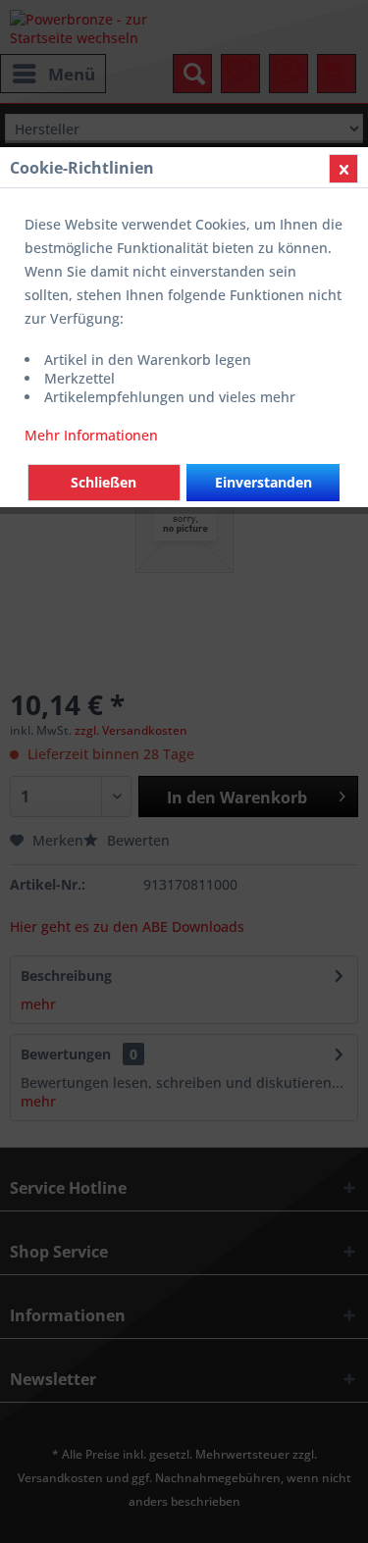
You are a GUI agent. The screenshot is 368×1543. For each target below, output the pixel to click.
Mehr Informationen (91, 435)
